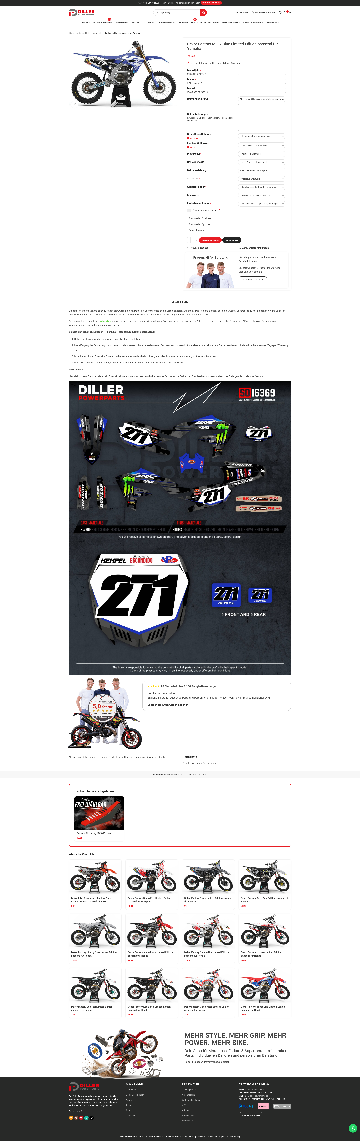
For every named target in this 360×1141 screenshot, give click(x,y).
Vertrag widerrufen (251, 1115)
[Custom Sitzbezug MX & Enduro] (99, 813)
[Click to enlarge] (74, 104)
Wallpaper (130, 1115)
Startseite (73, 33)
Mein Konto (131, 1089)
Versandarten (188, 1095)
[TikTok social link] (91, 1118)
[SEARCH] (203, 12)
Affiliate (186, 1110)
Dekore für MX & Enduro (181, 774)
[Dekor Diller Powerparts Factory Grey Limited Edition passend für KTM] (95, 877)
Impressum (187, 1120)
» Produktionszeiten (197, 247)
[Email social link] (71, 1118)
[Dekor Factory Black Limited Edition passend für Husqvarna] (208, 877)
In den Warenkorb (210, 240)
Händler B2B (242, 12)
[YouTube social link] (81, 1118)
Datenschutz (188, 1115)
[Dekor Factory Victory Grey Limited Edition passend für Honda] (95, 931)
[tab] (180, 300)
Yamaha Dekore (200, 774)
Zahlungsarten (189, 1089)
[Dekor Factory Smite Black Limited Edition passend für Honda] (152, 931)
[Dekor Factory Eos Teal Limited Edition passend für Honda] (95, 985)
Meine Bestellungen (135, 1095)
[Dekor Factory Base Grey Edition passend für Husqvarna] (265, 877)
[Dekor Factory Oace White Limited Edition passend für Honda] (208, 931)
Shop (128, 1110)
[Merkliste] (280, 12)
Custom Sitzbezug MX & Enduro (94, 833)
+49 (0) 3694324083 (150, 3)
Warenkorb (131, 1100)
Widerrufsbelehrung (191, 1100)
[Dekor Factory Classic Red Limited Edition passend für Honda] (208, 985)
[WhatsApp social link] (86, 1118)
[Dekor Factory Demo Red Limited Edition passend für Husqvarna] (152, 877)
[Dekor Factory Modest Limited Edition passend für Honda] (265, 931)
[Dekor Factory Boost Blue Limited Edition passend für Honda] (265, 985)
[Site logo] (81, 12)
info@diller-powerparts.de (256, 1096)
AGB (184, 1105)
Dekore (82, 33)
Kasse (128, 1105)
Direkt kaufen (231, 240)
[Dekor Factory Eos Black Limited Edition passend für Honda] (152, 985)
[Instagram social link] (76, 1118)
